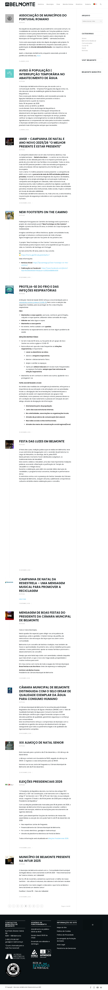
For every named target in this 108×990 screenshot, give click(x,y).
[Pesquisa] (101, 4)
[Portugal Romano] (9, 18)
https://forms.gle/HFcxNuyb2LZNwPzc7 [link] (35, 255)
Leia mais (22, 599)
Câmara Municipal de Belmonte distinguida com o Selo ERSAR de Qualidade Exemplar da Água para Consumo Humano (45, 693)
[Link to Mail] (101, 987)
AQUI (38, 56)
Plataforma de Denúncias (66, 948)
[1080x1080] (9, 142)
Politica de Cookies (64, 931)
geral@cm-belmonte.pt (14, 942)
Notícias (22, 22)
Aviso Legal (61, 945)
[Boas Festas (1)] (9, 615)
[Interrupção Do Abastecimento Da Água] (9, 73)
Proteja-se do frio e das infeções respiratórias (39, 288)
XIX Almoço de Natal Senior (41, 743)
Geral (84, 48)
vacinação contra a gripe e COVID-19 (33, 302)
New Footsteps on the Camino (43, 212)
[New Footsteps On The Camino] (9, 215)
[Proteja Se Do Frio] (9, 289)
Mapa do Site (62, 927)
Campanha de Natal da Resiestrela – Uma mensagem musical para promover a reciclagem (42, 585)
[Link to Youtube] (97, 987)
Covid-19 (85, 46)
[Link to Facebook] (90, 987)
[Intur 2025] (9, 860)
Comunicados (87, 43)
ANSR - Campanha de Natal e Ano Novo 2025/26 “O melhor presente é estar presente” (42, 143)
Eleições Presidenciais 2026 (40, 782)
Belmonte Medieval (89, 41)
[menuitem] (40, 4)
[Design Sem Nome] (9, 582)
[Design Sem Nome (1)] (9, 784)
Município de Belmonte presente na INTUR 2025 (44, 859)
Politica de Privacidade (65, 935)
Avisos (84, 38)
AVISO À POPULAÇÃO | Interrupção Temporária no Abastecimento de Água (42, 74)
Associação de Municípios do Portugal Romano (43, 17)
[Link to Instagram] (94, 987)
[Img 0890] (9, 444)
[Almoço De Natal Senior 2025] (9, 745)
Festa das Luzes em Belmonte (41, 441)
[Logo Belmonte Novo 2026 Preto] (20, 4)
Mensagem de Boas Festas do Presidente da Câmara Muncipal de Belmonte (45, 616)
